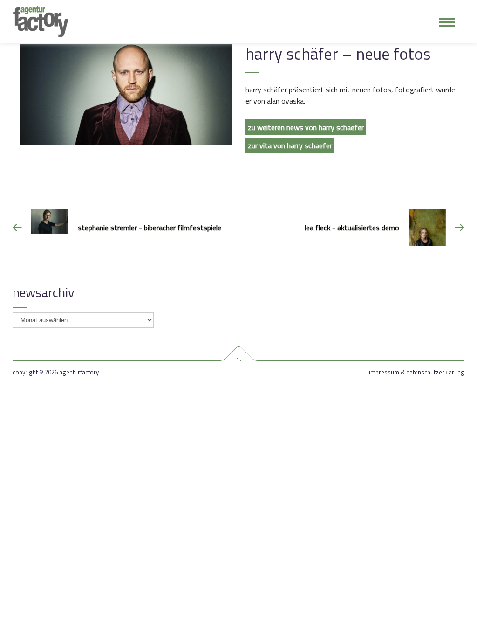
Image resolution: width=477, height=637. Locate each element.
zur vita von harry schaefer (290, 145)
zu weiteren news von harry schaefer (306, 127)
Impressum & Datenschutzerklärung (416, 372)
